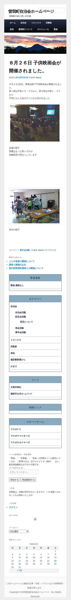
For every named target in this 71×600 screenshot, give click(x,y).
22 (55, 561)
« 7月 (19, 570)
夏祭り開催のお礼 (17, 264)
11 (27, 557)
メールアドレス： (17, 468)
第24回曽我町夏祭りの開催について (26, 268)
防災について (26, 322)
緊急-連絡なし (17, 285)
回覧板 (49, 23)
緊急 (56, 29)
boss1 (38, 77)
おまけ (14, 366)
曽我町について (25, 29)
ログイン (13, 507)
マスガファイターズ (20, 436)
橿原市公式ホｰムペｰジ (21, 393)
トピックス (36, 23)
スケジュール (43, 29)
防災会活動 (20, 316)
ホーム (13, 23)
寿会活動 (19, 328)
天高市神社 (16, 387)
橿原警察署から (18, 359)
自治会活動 (20, 312)
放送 (12, 29)
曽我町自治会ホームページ (31, 11)
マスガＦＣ (16, 429)
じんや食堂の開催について (22, 261)
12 (34, 557)
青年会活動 (25, 250)
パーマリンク (50, 250)
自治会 (23, 23)
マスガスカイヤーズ (20, 442)
